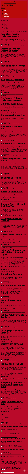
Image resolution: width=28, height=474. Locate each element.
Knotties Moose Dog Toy (13, 286)
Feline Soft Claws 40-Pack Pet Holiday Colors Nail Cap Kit (14, 252)
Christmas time (4, 459)
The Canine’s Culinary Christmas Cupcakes (11, 99)
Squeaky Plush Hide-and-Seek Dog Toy (13, 205)
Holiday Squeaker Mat (12, 192)
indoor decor (8, 4)
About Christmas (7, 12)
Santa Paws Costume (11, 274)
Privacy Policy (6, 16)
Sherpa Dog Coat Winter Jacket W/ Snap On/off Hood (13, 385)
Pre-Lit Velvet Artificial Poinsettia (10, 433)
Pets (2, 452)
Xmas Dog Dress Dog (11, 178)
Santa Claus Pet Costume (13, 115)
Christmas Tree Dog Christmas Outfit (10, 50)
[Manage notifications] (24, 470)
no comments (14, 429)
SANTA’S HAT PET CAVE (12, 344)
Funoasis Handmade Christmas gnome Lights (14, 426)
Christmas (3, 8)
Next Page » (6, 417)
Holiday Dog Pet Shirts (12, 364)
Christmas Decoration (10, 1)
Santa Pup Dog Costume (13, 66)
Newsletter (6, 14)
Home (5, 10)
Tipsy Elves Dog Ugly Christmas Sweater (11, 35)
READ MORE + (5, 44)
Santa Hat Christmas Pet (13, 144)
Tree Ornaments (8, 5)
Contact (5, 13)
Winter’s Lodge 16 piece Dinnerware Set (12, 456)
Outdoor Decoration (10, 3)
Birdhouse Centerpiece (12, 80)
